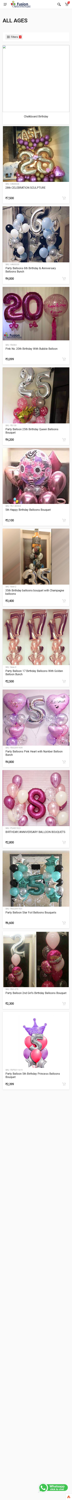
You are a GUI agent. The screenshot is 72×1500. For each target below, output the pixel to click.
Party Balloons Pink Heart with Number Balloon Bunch (34, 753)
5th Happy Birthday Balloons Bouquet (28, 509)
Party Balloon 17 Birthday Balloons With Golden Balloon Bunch (34, 672)
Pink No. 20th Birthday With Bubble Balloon (31, 348)
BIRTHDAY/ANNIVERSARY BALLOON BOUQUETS (35, 832)
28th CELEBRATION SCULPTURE (25, 187)
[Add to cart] (64, 198)
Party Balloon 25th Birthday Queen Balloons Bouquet (31, 431)
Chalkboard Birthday (36, 116)
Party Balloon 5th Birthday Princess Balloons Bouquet (32, 1075)
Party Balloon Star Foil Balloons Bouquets (30, 912)
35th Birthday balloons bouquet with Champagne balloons (34, 592)
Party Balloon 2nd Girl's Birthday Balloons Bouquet (35, 993)
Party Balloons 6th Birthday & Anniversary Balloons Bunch (30, 270)
